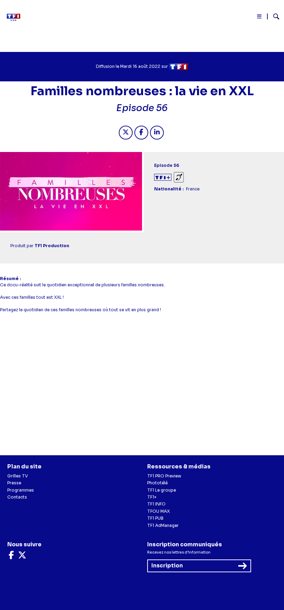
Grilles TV (17, 475)
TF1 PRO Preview (164, 475)
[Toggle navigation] (259, 17)
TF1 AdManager (163, 525)
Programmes (20, 490)
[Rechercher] (273, 17)
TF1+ (152, 497)
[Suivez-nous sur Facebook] (11, 556)
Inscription (167, 565)
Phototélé (157, 482)
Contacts (17, 497)
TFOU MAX (158, 511)
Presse (14, 482)
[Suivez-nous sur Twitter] (22, 556)
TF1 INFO (156, 503)
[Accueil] (15, 17)
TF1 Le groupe (161, 490)
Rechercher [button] (273, 16)
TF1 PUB (155, 518)
